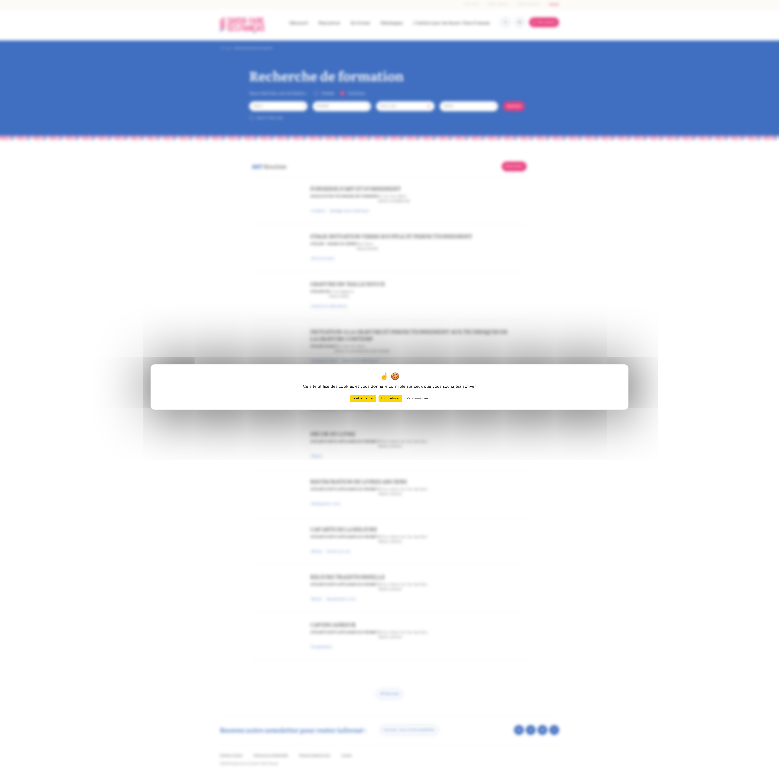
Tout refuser (390, 398)
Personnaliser (417, 398)
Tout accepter (363, 398)
